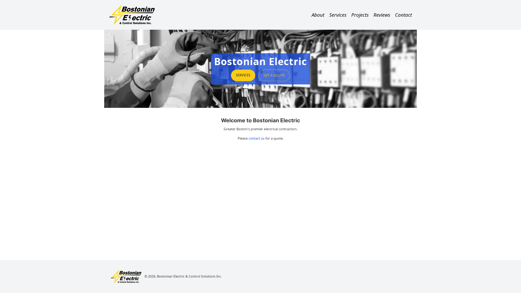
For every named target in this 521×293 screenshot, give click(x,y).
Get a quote (274, 75)
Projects (360, 15)
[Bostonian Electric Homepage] (125, 276)
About (318, 15)
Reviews (381, 15)
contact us (256, 138)
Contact (403, 15)
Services (337, 15)
